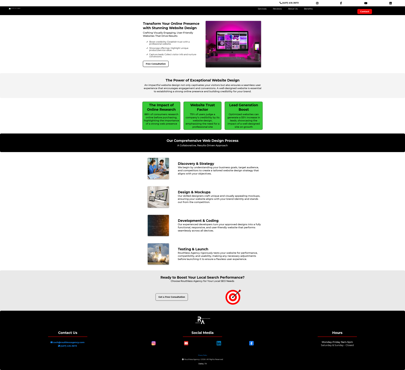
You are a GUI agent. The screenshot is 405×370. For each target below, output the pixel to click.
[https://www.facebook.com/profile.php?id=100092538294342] (341, 3)
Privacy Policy (202, 355)
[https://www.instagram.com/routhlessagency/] (316, 3)
